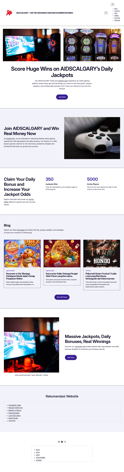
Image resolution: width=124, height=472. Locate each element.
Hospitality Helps (15, 405)
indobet (39, 460)
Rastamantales (14, 413)
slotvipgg (20, 230)
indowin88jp (40, 457)
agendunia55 (10, 271)
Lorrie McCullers (15, 416)
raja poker (78, 346)
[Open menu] (106, 12)
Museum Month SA (16, 408)
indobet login (63, 81)
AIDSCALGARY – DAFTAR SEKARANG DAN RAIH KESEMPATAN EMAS (44, 13)
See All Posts (62, 297)
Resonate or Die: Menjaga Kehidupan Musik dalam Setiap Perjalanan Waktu (20, 276)
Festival (88, 271)
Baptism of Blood (15, 410)
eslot (38, 450)
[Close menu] (112, 4)
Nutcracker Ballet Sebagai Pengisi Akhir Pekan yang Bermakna (62, 274)
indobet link (10, 139)
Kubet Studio (13, 418)
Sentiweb (12, 421)
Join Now (62, 97)
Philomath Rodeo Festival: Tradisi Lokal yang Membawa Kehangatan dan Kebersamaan (101, 276)
